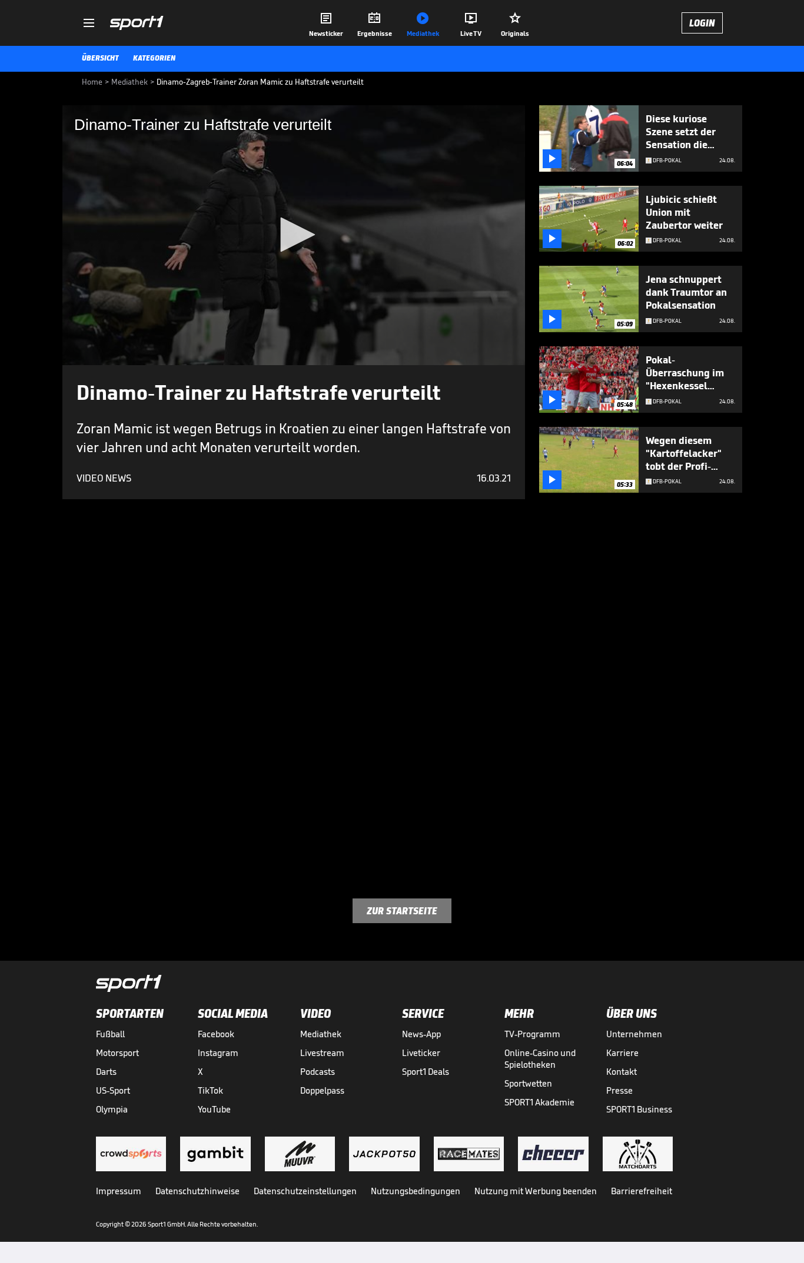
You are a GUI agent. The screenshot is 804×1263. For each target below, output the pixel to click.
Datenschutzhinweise (197, 1191)
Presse (619, 1090)
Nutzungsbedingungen (415, 1191)
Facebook (216, 1034)
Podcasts (317, 1071)
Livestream (322, 1052)
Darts (106, 1071)
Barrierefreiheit (641, 1191)
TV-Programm (532, 1034)
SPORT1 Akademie (539, 1102)
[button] (294, 234)
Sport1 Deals (425, 1071)
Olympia (112, 1109)
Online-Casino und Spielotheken (540, 1058)
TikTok (210, 1090)
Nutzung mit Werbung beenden (535, 1191)
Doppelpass (322, 1090)
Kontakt (621, 1071)
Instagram (218, 1052)
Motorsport (117, 1052)
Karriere (622, 1052)
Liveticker (421, 1052)
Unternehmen (634, 1034)
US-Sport (113, 1090)
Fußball (110, 1034)
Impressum (118, 1191)
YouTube (214, 1109)
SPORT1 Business (639, 1109)
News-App (421, 1034)
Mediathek (320, 1034)
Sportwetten (528, 1083)
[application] (293, 235)
